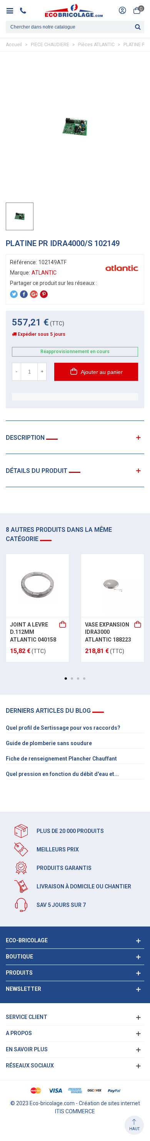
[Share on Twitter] (14, 294)
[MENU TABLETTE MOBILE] (12, 10)
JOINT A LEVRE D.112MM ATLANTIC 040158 (33, 632)
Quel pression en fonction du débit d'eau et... (62, 774)
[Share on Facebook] (24, 294)
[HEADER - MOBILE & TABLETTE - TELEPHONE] (26, 10)
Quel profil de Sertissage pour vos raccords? (63, 728)
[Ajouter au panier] (63, 625)
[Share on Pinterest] (44, 294)
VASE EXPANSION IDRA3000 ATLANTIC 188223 (108, 632)
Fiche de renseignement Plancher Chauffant (61, 759)
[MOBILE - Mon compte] (122, 10)
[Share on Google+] (34, 294)
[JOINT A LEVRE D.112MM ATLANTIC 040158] (37, 585)
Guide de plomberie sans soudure (49, 743)
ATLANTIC (44, 273)
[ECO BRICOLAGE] (74, 10)
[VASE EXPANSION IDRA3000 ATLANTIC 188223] (112, 585)
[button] (66, 678)
